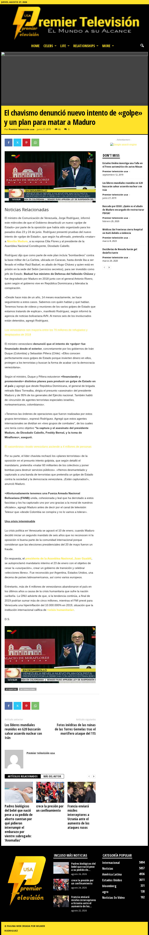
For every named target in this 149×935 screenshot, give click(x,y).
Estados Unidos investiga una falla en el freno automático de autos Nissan (122, 164)
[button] (142, 45)
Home (35, 45)
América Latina (112, 874)
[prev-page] (89, 776)
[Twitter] (17, 142)
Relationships (84, 45)
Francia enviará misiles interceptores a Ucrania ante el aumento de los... (83, 901)
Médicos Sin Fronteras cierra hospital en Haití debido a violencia (122, 231)
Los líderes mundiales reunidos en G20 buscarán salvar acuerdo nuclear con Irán (23, 731)
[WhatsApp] (35, 142)
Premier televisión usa (21, 129)
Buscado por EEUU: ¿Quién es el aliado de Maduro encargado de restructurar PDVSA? (123, 209)
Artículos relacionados (23, 776)
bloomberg (109, 886)
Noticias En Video (113, 897)
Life (63, 45)
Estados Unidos (112, 880)
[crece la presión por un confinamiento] (50, 792)
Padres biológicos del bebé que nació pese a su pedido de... (83, 867)
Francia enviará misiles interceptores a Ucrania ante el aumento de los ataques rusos (78, 817)
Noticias (107, 868)
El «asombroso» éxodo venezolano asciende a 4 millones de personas (48, 446)
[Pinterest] (26, 142)
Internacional (111, 863)
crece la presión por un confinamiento (49, 808)
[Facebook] (8, 142)
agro (105, 892)
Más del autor (52, 776)
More (106, 45)
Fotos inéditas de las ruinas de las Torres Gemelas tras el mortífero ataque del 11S (75, 729)
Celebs (48, 45)
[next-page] (94, 776)
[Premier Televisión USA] (74, 22)
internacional (27, 689)
